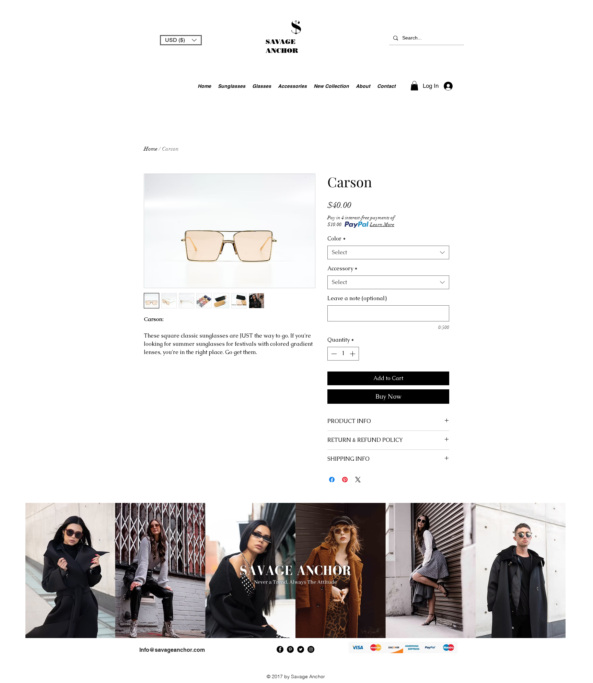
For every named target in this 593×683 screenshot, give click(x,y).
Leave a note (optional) (357, 298)
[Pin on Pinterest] (345, 479)
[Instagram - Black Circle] (310, 649)
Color (336, 238)
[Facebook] (280, 649)
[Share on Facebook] (332, 479)
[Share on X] (358, 479)
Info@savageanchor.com (172, 650)
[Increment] (353, 353)
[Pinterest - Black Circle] (290, 649)
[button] (181, 40)
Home (151, 148)
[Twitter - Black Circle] (300, 649)
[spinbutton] (343, 353)
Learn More (382, 224)
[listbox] (181, 40)
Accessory (342, 268)
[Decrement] (333, 353)
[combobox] (388, 252)
